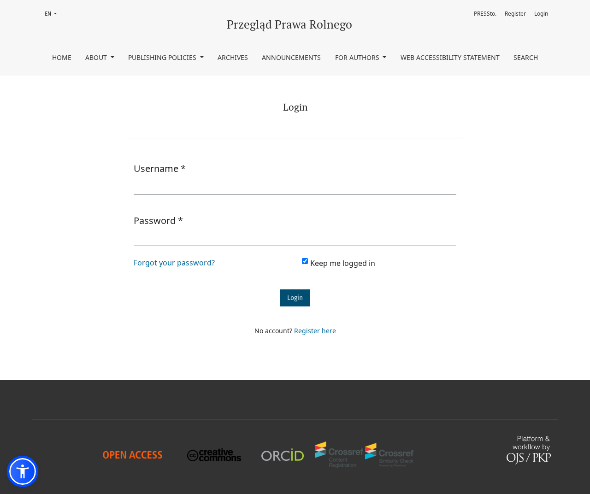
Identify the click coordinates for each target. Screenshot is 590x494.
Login (541, 14)
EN (53, 13)
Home (61, 57)
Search (525, 57)
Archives (233, 57)
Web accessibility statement (450, 57)
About (97, 57)
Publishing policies (163, 57)
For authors (358, 57)
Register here (315, 330)
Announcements (291, 57)
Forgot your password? (174, 263)
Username (160, 168)
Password (158, 220)
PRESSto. (485, 14)
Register (515, 14)
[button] (22, 471)
